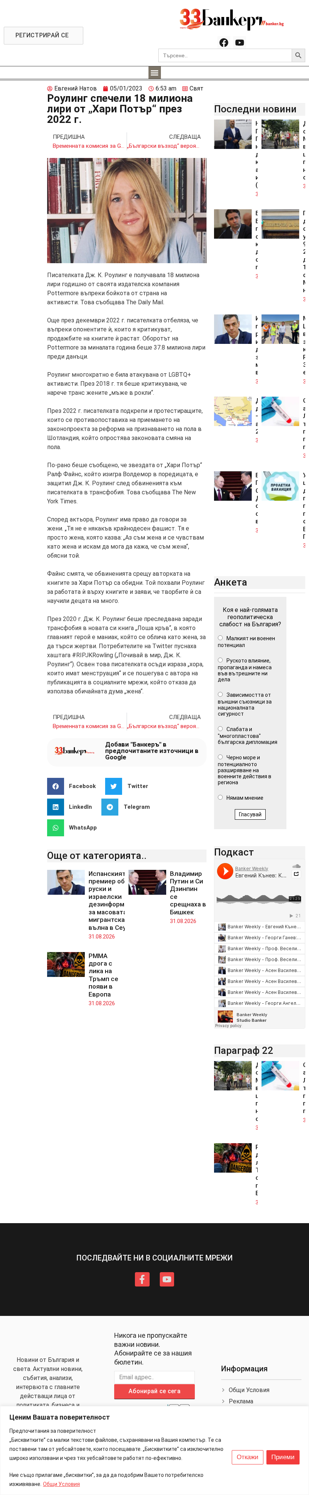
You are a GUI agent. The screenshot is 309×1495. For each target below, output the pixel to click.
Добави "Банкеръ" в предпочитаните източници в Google (152, 751)
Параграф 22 (243, 1050)
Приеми (283, 1457)
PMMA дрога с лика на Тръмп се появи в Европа (103, 975)
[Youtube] (239, 42)
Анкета (230, 582)
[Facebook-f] (142, 1279)
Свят (196, 88)
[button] (154, 72)
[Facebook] (223, 42)
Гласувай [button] (250, 814)
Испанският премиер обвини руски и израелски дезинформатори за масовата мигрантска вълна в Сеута (116, 900)
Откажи (248, 1457)
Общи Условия (61, 1484)
